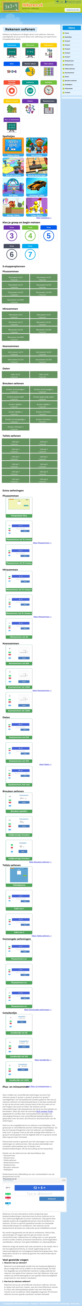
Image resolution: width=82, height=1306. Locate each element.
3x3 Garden (36, 155)
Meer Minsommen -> (42, 617)
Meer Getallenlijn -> (43, 1060)
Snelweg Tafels (36, 195)
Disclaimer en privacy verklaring (54, 1304)
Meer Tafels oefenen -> (41, 936)
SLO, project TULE (44, 1111)
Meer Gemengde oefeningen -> (37, 1010)
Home (67, 33)
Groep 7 (67, 57)
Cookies (34, 1304)
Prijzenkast (68, 88)
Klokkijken (68, 84)
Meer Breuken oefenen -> (40, 862)
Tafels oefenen (70, 69)
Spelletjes (68, 37)
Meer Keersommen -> (42, 691)
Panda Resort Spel (36, 175)
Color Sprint (36, 215)
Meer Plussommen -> (42, 543)
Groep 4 (67, 45)
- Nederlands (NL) (72, 10)
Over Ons (75, 1304)
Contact (67, 92)
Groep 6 (67, 53)
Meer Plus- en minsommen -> (38, 1086)
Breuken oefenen (71, 80)
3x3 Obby (13, 195)
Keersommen (69, 72)
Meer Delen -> (45, 764)
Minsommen (69, 65)
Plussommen (69, 61)
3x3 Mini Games (13, 175)
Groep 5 (67, 49)
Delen (67, 76)
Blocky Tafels (13, 215)
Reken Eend (13, 155)
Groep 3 (67, 41)
